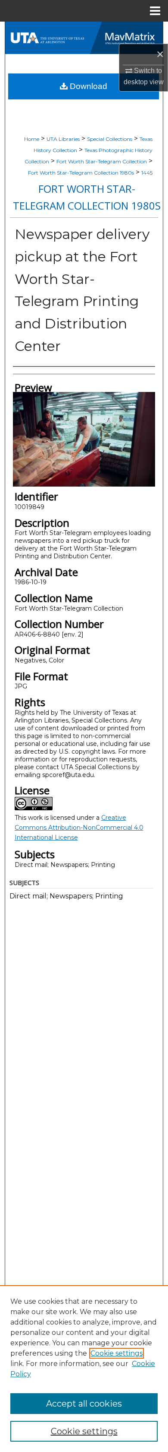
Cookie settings (116, 1353)
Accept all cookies (84, 1403)
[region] (84, 1368)
